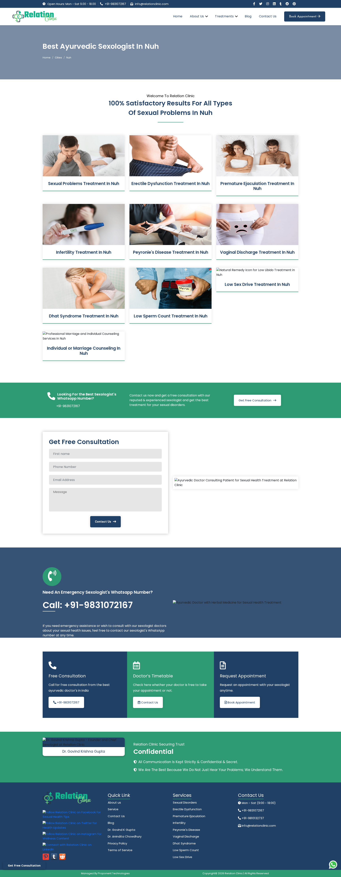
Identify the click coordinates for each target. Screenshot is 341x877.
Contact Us (267, 16)
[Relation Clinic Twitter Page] (261, 4)
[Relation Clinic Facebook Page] (255, 4)
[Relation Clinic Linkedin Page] (274, 4)
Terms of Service (120, 850)
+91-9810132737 (252, 818)
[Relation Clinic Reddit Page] (287, 4)
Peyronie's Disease (186, 830)
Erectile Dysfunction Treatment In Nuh (170, 183)
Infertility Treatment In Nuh (83, 252)
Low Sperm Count (186, 850)
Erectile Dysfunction (187, 809)
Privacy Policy (117, 843)
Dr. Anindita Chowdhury (124, 836)
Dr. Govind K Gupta (121, 830)
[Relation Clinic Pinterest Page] (294, 4)
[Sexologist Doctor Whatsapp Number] (333, 864)
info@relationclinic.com (152, 4)
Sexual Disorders (185, 802)
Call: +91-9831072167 (88, 605)
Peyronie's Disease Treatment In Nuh (170, 252)
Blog (248, 16)
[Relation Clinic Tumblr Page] (281, 4)
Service (113, 809)
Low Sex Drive (182, 857)
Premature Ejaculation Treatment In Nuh (257, 186)
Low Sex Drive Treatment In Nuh (257, 284)
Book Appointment (303, 16)
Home (177, 16)
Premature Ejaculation (189, 816)
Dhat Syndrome (184, 843)
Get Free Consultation (255, 400)
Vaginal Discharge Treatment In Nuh (257, 252)
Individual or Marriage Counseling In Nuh (83, 351)
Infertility (179, 823)
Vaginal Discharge (186, 836)
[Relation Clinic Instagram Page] (268, 4)
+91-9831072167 (115, 4)
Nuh (68, 57)
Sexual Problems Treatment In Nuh (83, 183)
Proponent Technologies (114, 873)
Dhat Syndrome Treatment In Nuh (83, 316)
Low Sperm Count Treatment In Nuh (170, 316)
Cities (58, 57)
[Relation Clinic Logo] (35, 16)
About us (114, 802)
